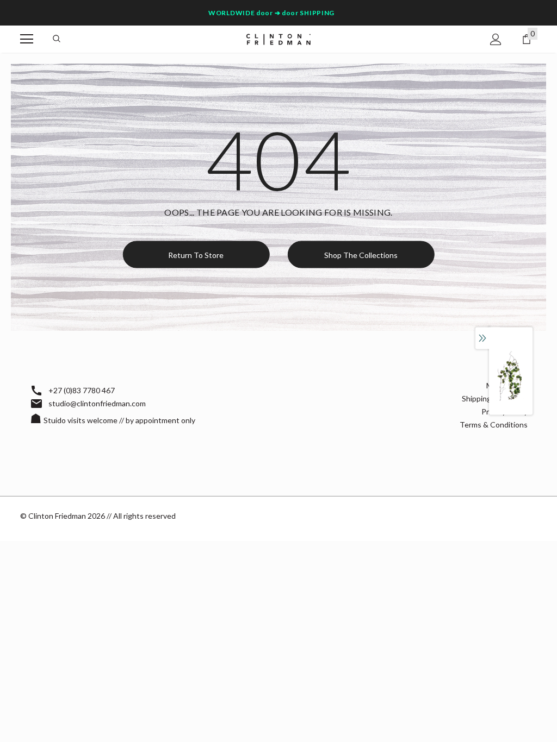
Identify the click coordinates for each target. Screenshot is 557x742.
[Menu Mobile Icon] (26, 39)
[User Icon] (496, 39)
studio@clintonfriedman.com (97, 403)
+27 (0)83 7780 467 (81, 390)
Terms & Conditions (494, 424)
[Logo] (278, 38)
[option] (511, 376)
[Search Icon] (56, 39)
